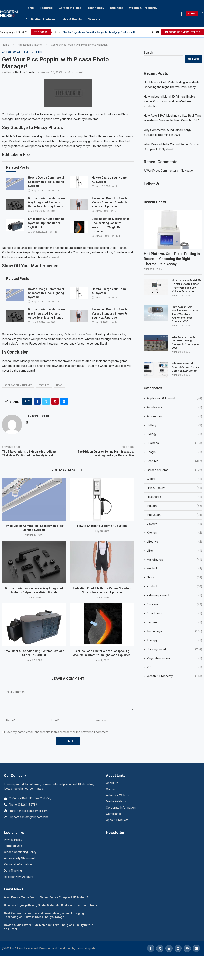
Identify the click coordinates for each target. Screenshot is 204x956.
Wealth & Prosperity (143, 8)
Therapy (174, 640)
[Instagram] (169, 948)
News (59, 385)
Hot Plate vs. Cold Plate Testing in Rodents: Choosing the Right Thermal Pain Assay (172, 259)
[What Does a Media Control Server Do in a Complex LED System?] (156, 370)
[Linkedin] (178, 948)
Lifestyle (174, 541)
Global (174, 479)
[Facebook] (148, 32)
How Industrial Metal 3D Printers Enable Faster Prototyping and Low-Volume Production (169, 101)
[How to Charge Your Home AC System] (79, 182)
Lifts (174, 550)
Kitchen (174, 532)
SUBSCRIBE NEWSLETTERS (184, 32)
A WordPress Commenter (160, 170)
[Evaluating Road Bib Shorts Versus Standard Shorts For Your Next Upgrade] (79, 204)
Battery (174, 425)
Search (148, 52)
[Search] (202, 13)
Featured (46, 8)
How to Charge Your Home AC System (102, 525)
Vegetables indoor (174, 658)
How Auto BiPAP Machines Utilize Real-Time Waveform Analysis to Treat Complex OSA (185, 314)
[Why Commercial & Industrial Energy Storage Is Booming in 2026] (156, 343)
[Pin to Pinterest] (55, 401)
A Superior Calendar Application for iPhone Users (91, 32)
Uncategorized (174, 649)
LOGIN (192, 13)
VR (174, 667)
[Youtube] (157, 32)
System (174, 622)
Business (116, 8)
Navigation (187, 170)
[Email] (196, 948)
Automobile (174, 416)
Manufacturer (174, 559)
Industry (174, 506)
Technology (95, 8)
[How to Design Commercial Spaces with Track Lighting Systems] (15, 184)
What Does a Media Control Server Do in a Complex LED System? (185, 367)
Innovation (174, 515)
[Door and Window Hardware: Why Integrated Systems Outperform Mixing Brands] (15, 204)
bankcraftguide (25, 72)
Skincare (94, 19)
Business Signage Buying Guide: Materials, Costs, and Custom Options (50, 905)
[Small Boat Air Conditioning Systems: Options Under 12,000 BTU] (15, 225)
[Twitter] (152, 32)
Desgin (174, 452)
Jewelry (174, 523)
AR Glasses (174, 407)
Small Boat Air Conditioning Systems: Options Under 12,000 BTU (46, 223)
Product (174, 586)
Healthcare (174, 497)
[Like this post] (28, 401)
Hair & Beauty (72, 19)
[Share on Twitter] (46, 401)
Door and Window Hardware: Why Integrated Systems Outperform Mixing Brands (47, 202)
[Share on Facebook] (37, 401)
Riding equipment (174, 595)
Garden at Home (70, 8)
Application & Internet (41, 19)
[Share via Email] (64, 401)
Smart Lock (174, 613)
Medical (174, 568)
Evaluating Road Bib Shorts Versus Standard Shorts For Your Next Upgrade (110, 202)
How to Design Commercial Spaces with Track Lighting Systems (46, 181)
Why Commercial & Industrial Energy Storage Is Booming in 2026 (185, 342)
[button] (55, 32)
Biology (174, 434)
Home (30, 8)
